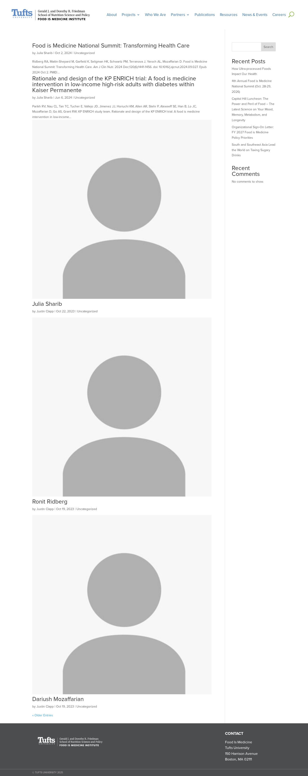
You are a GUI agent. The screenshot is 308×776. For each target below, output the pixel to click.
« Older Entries (42, 715)
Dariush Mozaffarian (58, 699)
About (112, 14)
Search (268, 47)
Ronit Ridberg (49, 501)
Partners (178, 14)
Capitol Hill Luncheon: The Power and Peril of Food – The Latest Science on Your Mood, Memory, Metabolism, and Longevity (253, 109)
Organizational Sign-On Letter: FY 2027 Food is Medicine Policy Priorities (253, 132)
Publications (205, 14)
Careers (279, 14)
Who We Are (155, 14)
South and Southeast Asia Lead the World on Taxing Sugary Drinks (253, 150)
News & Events (254, 14)
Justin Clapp (45, 311)
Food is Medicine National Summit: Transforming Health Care (111, 45)
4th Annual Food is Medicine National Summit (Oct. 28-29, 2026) (252, 86)
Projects (129, 14)
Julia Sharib (45, 53)
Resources (228, 14)
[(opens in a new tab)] (121, 297)
